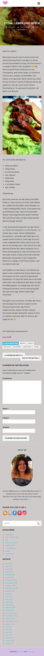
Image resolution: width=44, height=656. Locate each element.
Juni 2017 (9, 629)
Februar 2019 (10, 574)
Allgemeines (10, 534)
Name (5, 408)
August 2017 (10, 624)
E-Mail (6, 418)
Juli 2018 (8, 594)
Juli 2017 (8, 627)
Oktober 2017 (10, 618)
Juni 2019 (9, 563)
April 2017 (9, 635)
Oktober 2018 (10, 585)
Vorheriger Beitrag (14, 355)
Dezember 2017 (11, 613)
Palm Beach (30, 652)
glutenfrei (17, 347)
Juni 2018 (9, 596)
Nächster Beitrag (30, 358)
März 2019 (9, 572)
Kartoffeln (27, 347)
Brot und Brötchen (12, 537)
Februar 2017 (10, 640)
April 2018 (9, 602)
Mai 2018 (9, 599)
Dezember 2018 (11, 580)
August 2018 (10, 591)
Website (6, 427)
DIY (7, 540)
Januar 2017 (10, 643)
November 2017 (11, 616)
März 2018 (9, 605)
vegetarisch (10, 553)
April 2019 (9, 569)
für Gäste (7, 347)
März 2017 (9, 638)
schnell (36, 347)
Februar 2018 (10, 607)
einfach (23, 343)
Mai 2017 (9, 632)
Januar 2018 (10, 610)
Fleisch (30, 343)
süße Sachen (10, 545)
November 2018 (11, 583)
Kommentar (7, 378)
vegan (8, 551)
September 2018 (11, 588)
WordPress (20, 652)
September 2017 (11, 621)
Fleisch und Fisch (25, 27)
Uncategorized (11, 548)
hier (29, 499)
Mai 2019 (9, 566)
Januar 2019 (10, 577)
